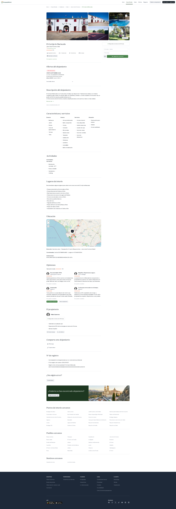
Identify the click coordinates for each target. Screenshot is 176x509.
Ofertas (140, 2)
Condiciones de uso (102, 479)
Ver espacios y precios (117, 56)
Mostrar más (49, 101)
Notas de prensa (50, 482)
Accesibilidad (100, 487)
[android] (50, 503)
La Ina (90, 445)
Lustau (48, 422)
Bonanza (111, 439)
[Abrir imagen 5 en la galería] (119, 33)
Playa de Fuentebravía (94, 422)
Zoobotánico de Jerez (51, 414)
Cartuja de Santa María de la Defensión (97, 420)
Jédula (69, 448)
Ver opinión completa (51, 283)
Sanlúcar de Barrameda (94, 442)
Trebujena (70, 436)
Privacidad (99, 482)
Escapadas (83, 479)
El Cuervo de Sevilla (72, 439)
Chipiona (91, 448)
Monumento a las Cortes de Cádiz (117, 420)
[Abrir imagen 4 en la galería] (98, 33)
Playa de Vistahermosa (115, 422)
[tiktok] (119, 503)
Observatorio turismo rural (53, 485)
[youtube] (122, 503)
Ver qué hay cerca (51, 48)
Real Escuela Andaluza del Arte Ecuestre (119, 411)
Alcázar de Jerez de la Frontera (75, 417)
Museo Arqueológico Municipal (95, 414)
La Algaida (91, 439)
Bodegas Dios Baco (50, 411)
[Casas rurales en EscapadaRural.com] (6, 2)
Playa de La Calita (114, 425)
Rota (47, 450)
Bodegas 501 (49, 425)
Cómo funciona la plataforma (104, 490)
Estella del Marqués (50, 442)
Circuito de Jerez (92, 417)
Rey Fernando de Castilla (73, 414)
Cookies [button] (99, 485)
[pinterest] (125, 503)
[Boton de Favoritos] (126, 16)
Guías (135, 2)
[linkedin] (129, 503)
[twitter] (115, 503)
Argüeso (48, 420)
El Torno (111, 450)
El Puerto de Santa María (52, 448)
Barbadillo (70, 420)
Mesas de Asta (49, 436)
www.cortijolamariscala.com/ (53, 105)
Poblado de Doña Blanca (73, 445)
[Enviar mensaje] (105, 56)
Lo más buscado (84, 485)
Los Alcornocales (71, 462)
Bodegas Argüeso (113, 417)
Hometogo (116, 479)
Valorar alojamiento (63, 301)
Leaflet (88, 246)
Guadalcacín (91, 436)
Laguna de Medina (72, 422)
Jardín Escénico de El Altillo (95, 411)
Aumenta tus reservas (68, 479)
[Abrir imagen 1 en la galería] (67, 26)
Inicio (123, 2)
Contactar (49, 487)
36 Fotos (126, 38)
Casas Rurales (129, 2)
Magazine (145, 2)
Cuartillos (48, 445)
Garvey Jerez (70, 411)
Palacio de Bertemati (114, 414)
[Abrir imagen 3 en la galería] (119, 19)
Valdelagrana (112, 448)
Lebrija (69, 442)
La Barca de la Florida (93, 450)
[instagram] (112, 503)
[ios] (58, 503)
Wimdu (115, 482)
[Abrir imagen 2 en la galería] (98, 19)
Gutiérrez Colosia (71, 425)
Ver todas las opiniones (52, 301)
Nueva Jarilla (49, 439)
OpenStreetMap (98, 246)
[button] (75, 237)
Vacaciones (83, 482)
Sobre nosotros (50, 479)
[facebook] (109, 503)
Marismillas (70, 450)
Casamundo (117, 485)
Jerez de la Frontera (114, 436)
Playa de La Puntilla (93, 425)
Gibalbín (111, 445)
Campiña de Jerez (50, 462)
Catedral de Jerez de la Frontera (53, 417)
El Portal (111, 442)
